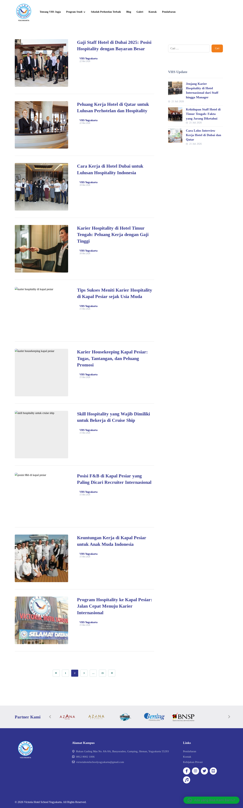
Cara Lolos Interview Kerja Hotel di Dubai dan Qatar (203, 135)
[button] (211, 800)
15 (102, 673)
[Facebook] (186, 771)
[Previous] (50, 717)
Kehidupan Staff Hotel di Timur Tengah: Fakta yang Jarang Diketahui (203, 114)
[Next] (229, 717)
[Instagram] (195, 771)
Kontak (187, 756)
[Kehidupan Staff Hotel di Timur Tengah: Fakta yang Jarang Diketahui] (175, 114)
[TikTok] (186, 779)
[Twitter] (204, 771)
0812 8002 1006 (85, 756)
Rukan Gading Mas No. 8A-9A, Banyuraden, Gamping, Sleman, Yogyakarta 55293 (122, 751)
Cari (217, 48)
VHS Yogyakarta (88, 59)
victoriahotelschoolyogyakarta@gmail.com (100, 762)
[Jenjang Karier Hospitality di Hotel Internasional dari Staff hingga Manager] (175, 89)
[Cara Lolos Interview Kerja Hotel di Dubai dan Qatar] (175, 135)
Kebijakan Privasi (193, 762)
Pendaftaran (189, 751)
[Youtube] (213, 771)
